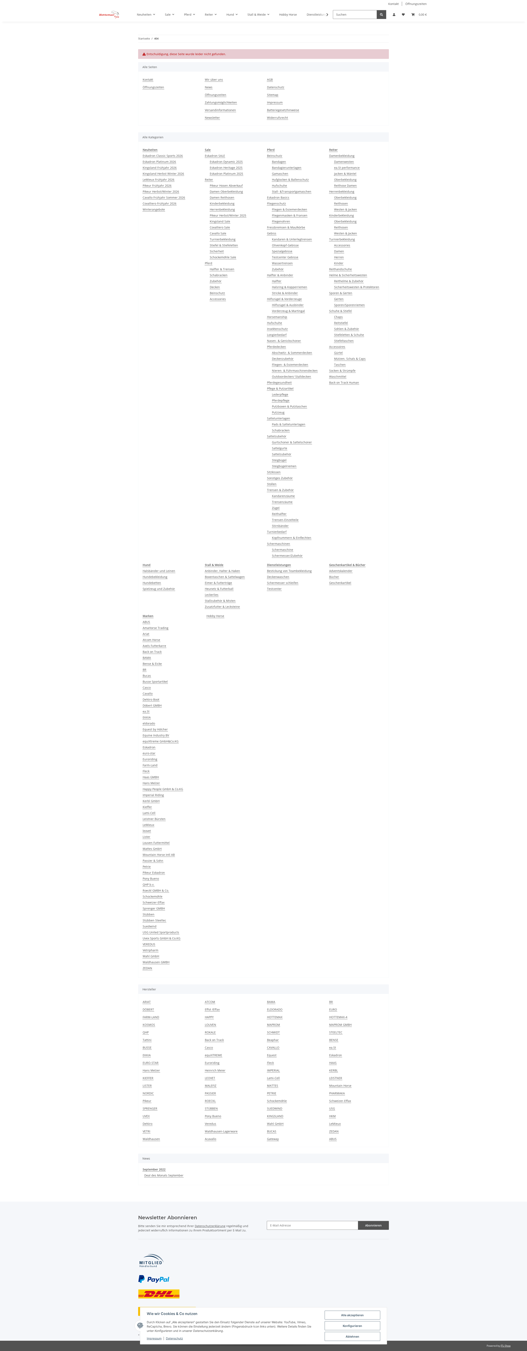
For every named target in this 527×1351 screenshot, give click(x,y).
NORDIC (148, 1093)
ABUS (146, 622)
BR (144, 670)
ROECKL (210, 1101)
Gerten (339, 299)
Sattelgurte (279, 448)
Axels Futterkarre (154, 646)
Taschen (340, 365)
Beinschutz (217, 293)
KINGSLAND (275, 1116)
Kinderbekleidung (222, 203)
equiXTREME (213, 1055)
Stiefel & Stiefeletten (224, 245)
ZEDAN (147, 968)
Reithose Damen (345, 186)
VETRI (146, 1131)
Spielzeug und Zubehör (159, 589)
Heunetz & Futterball (219, 589)
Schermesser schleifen (282, 583)
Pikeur (147, 1101)
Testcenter (274, 589)
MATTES (272, 1086)
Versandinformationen (220, 110)
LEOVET (210, 1078)
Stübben (148, 914)
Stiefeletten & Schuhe (349, 335)
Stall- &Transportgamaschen (291, 191)
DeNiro (147, 1124)
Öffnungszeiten (416, 4)
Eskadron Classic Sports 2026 (163, 156)
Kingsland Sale (220, 221)
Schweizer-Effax (153, 902)
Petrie (147, 867)
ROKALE (210, 1032)
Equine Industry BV (156, 735)
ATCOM (210, 1002)
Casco (147, 687)
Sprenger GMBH (154, 908)
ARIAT (147, 1002)
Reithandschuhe (340, 269)
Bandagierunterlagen (286, 168)
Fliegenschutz (276, 203)
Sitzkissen (274, 472)
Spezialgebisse (282, 251)
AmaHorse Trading (155, 628)
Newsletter (212, 118)
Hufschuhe (279, 186)
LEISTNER (335, 1078)
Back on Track (152, 652)
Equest (271, 1055)
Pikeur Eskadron (154, 873)
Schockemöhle (152, 896)
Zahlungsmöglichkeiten (221, 102)
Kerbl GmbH (151, 801)
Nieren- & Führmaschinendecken (295, 371)
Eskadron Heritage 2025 (226, 168)
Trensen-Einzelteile (285, 520)
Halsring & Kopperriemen (289, 287)
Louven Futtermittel (156, 843)
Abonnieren (373, 1225)
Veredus (210, 1124)
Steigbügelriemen (284, 466)
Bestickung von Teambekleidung (289, 571)
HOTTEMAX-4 (338, 1017)
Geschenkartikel (340, 583)
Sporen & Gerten (340, 293)
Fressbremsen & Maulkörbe (286, 227)
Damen (339, 251)
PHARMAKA (337, 1093)
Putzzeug (278, 412)
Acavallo (210, 1139)
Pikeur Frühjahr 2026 (157, 186)
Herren (339, 257)
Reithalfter (279, 514)
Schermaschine (282, 550)
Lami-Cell (149, 813)
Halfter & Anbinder (280, 275)
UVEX (146, 1116)
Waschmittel (337, 377)
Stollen (271, 484)
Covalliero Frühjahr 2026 (159, 203)
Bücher (334, 577)
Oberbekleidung (345, 180)
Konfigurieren (352, 1326)
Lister (146, 837)
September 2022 (154, 1169)
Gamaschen (280, 174)
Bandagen (279, 162)
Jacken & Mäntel (345, 174)
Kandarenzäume (283, 496)
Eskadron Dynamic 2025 (226, 162)
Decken (215, 287)
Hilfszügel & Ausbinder (288, 305)
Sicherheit (217, 251)
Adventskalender (340, 571)
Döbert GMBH (152, 705)
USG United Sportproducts (161, 932)
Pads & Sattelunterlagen (288, 424)
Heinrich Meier (215, 1070)
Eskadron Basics (278, 197)
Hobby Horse (215, 616)
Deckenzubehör (283, 359)
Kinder (338, 263)
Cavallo (148, 693)
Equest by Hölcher (155, 729)
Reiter (209, 180)
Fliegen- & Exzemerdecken (290, 365)
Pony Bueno (151, 878)
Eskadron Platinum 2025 (226, 174)
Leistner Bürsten (154, 819)
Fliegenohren (281, 221)
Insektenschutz (277, 329)
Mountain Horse (340, 1086)
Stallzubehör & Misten (220, 601)
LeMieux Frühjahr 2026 (158, 180)
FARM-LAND (151, 1017)
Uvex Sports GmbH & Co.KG (161, 938)
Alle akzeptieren (352, 1315)
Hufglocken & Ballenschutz (290, 180)
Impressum (154, 1338)
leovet (147, 831)
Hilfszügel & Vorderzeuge (284, 299)
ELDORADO (274, 1009)
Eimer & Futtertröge (218, 583)
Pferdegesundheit (279, 382)
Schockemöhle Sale (223, 257)
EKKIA (147, 717)
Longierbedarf (277, 335)
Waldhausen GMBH (156, 962)
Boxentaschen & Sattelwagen (225, 577)
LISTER (147, 1086)
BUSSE (147, 1047)
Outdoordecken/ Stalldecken (291, 377)
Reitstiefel (341, 323)
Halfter (276, 281)
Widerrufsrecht (277, 118)
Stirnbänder (280, 526)
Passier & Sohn (153, 861)
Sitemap (272, 95)
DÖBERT (148, 1009)
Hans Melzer (151, 783)
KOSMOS (149, 1025)
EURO (333, 1009)
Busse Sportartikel (155, 682)
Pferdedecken (276, 347)
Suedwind (149, 926)
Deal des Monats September (163, 1175)
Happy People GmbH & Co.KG (163, 789)
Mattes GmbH (152, 849)
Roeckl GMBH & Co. (156, 890)
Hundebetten (152, 583)
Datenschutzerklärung (210, 1226)
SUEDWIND (274, 1108)
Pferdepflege (280, 400)
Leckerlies (211, 595)
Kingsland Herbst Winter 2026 (163, 174)
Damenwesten (344, 162)
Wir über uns (214, 80)
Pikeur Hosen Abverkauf (226, 186)
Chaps (338, 317)
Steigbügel (279, 460)
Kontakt (393, 4)
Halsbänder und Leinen (159, 571)
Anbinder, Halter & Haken (222, 571)
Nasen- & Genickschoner (284, 341)
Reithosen (341, 203)
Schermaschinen (278, 544)
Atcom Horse (151, 640)
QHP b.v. (148, 884)
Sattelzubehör (276, 436)
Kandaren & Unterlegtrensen (292, 239)
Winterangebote (154, 209)
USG (332, 1108)
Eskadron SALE (215, 156)
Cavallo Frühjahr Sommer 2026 (164, 197)
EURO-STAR (151, 1063)
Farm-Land (150, 765)
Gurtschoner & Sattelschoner (292, 442)
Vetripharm (150, 950)
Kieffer (147, 807)
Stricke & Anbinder (285, 293)
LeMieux (148, 825)
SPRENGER (150, 1108)
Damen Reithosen (222, 197)
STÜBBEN (211, 1108)
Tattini (147, 1040)
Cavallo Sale (218, 233)
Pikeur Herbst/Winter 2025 (228, 215)
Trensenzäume (282, 502)
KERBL (333, 1070)
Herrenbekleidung (222, 209)
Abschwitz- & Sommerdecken (292, 353)
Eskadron (149, 747)
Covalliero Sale (220, 227)
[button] (394, 14)
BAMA (147, 658)
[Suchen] (381, 14)
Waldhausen (151, 1139)
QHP (146, 1032)
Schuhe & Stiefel (340, 311)
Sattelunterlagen (278, 418)
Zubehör (216, 281)
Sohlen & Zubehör (346, 329)
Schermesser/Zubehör (287, 556)
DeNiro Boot (151, 699)
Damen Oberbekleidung (226, 191)
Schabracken (218, 275)
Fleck (146, 771)
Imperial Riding (153, 795)
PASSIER (210, 1093)
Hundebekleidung (155, 577)
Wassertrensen (282, 263)
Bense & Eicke (152, 664)
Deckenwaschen (278, 577)
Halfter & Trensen (222, 269)
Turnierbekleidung (223, 239)
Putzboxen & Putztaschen (289, 406)
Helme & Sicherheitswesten (348, 275)
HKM (332, 1116)
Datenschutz (174, 1338)
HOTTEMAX (274, 1017)
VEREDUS (149, 944)
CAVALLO (273, 1047)
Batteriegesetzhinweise (283, 110)
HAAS (333, 1063)
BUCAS (271, 1131)
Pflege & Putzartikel (280, 388)
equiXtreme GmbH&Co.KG (160, 741)
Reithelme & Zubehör (349, 281)
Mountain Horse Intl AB (159, 855)
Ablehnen (352, 1336)
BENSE (333, 1040)
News (208, 87)
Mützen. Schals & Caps (350, 359)
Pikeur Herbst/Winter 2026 (161, 191)
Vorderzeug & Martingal (288, 311)
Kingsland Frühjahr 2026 (160, 168)
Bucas (147, 676)
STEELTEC (335, 1032)
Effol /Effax (212, 1009)
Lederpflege (280, 394)
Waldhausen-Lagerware (221, 1131)
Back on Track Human (344, 382)
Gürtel (338, 353)
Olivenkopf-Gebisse (285, 245)
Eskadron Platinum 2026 (159, 162)
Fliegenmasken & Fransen (289, 215)
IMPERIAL (273, 1070)
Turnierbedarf (277, 532)
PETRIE (271, 1093)
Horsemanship (277, 317)
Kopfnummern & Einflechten (291, 538)
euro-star (149, 753)
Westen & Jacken (345, 209)
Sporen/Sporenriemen (349, 305)
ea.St (146, 711)
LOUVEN (210, 1025)
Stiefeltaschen (344, 341)
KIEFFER (148, 1078)
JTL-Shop (506, 1346)
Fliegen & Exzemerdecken (289, 209)
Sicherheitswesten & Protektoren (356, 287)
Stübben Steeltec (154, 920)
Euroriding (150, 759)
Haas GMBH (151, 777)
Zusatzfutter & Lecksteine (222, 607)
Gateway (273, 1139)
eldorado (149, 723)
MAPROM (273, 1025)
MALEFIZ (210, 1086)
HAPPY (209, 1017)
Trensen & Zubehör (280, 490)
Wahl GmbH (151, 956)
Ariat (146, 634)
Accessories (218, 299)
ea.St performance (347, 168)
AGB (270, 80)
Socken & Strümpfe (342, 371)
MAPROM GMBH (340, 1025)
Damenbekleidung (341, 156)
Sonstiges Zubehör (280, 478)
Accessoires (337, 347)
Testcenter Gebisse (285, 257)
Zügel (276, 508)
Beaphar (273, 1040)
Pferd (208, 263)
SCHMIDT (273, 1032)
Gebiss (271, 233)
